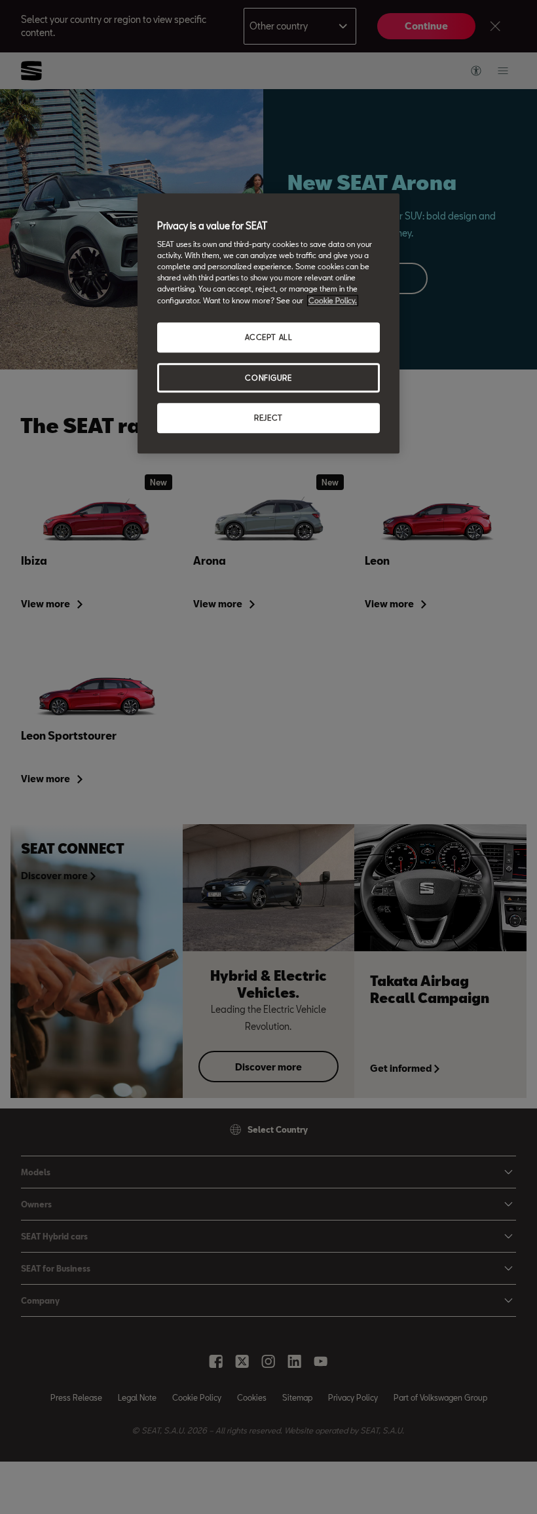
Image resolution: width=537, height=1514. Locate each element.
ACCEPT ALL (269, 337)
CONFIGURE (268, 377)
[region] (268, 323)
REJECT (268, 418)
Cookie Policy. (332, 300)
